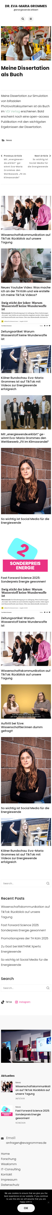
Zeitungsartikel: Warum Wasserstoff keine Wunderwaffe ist (24, 335)
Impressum (9, 1180)
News (9, 140)
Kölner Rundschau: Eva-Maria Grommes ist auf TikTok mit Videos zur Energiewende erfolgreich (22, 383)
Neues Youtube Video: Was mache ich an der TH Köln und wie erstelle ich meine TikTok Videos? (26, 291)
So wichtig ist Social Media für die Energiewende (25, 521)
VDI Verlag (12, 111)
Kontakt (6, 1174)
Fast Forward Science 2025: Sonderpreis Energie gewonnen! (23, 580)
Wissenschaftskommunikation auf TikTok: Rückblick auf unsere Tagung (25, 238)
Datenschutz (10, 1185)
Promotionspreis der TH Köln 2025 (24, 938)
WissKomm (9, 1164)
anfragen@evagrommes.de (26, 1143)
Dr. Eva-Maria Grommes (26, 6)
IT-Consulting (11, 1169)
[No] (48, 1202)
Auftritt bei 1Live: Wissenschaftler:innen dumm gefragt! (22, 727)
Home (5, 1154)
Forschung (8, 1159)
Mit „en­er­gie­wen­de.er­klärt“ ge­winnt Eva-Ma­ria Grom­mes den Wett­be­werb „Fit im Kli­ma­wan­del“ (25, 438)
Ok (26, 1208)
